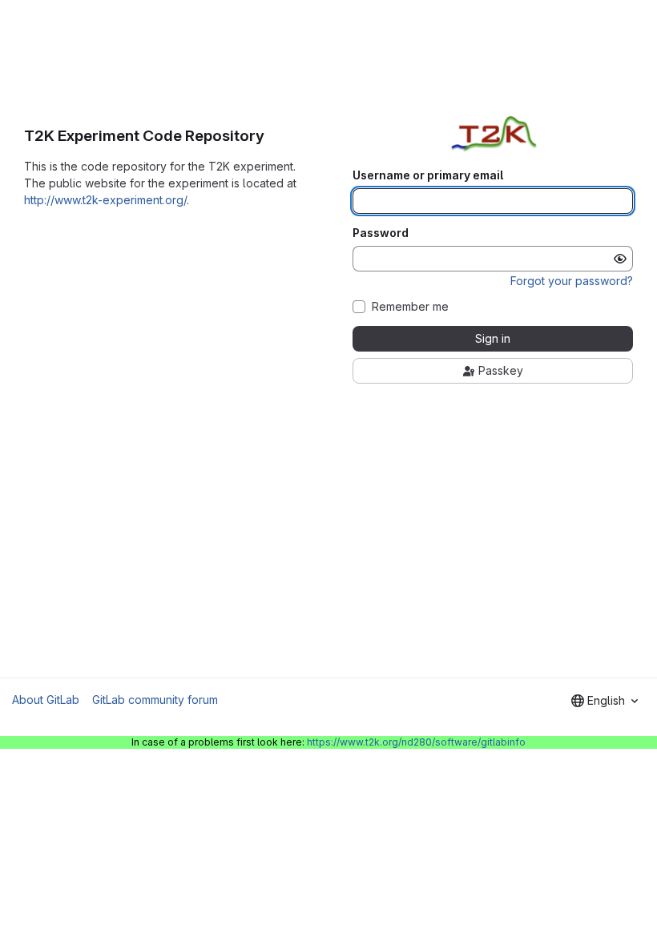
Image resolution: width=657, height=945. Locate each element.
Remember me (410, 306)
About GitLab (45, 699)
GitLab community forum (155, 699)
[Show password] (620, 258)
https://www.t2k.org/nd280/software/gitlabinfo (416, 742)
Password (381, 233)
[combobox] (604, 700)
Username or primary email (428, 175)
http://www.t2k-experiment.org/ (105, 200)
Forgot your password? (571, 281)
